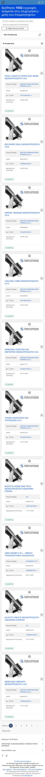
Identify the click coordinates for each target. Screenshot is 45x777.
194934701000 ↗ (32, 635)
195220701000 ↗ (26, 437)
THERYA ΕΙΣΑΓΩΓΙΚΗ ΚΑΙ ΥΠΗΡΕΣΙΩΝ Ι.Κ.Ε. (16, 419)
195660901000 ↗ (26, 164)
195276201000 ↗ (26, 300)
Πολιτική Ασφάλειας (20, 769)
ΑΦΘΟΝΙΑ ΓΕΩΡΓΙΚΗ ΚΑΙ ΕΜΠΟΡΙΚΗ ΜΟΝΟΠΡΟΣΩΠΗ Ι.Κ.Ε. (22, 350)
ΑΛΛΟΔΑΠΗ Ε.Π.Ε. (32, 561)
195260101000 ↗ (26, 369)
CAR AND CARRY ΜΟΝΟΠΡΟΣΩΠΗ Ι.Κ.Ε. (21, 282)
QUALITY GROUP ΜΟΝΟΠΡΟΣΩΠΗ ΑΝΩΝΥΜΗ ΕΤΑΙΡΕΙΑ (22, 618)
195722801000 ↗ (26, 95)
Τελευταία (6, 731)
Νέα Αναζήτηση (10, 34)
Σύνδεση (39, 2)
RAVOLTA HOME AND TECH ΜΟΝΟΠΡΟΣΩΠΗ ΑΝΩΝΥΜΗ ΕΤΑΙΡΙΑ (19, 489)
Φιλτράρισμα (8, 43)
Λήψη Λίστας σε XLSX (15, 28)
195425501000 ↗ (26, 232)
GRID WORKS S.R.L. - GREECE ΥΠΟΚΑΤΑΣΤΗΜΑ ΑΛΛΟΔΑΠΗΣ (19, 554)
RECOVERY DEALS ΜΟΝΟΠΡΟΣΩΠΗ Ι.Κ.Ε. (22, 145)
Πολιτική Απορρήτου (35, 769)
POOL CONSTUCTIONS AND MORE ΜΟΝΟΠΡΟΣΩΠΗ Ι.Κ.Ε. (22, 77)
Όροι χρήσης (7, 769)
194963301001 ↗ (31, 570)
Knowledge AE (27, 775)
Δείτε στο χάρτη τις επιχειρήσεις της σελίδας (18, 21)
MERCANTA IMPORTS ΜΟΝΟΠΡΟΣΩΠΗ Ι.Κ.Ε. (16, 683)
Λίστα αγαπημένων (42, 2)
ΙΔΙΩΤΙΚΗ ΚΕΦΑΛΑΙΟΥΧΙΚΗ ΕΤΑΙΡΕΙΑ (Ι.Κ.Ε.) (29, 85)
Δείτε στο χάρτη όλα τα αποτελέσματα (16, 25)
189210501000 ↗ (32, 506)
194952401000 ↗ (26, 701)
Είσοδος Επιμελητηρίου (22, 761)
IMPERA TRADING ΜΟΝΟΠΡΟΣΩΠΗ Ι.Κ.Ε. (22, 214)
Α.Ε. (27, 497)
